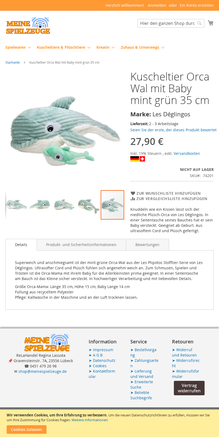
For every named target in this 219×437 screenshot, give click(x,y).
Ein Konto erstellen (197, 5)
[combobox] (171, 23)
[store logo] (28, 25)
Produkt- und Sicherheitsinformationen (81, 244)
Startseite (12, 62)
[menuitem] (16, 47)
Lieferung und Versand (141, 374)
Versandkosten (187, 153)
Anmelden (157, 5)
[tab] (21, 245)
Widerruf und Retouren (184, 352)
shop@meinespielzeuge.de (42, 371)
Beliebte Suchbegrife (141, 395)
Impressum (101, 349)
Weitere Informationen (90, 419)
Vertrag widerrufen (189, 388)
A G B (96, 355)
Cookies (98, 365)
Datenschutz (102, 360)
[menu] (109, 47)
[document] (110, 423)
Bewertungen (147, 244)
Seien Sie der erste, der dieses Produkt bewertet (173, 129)
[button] (9, 205)
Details (21, 244)
